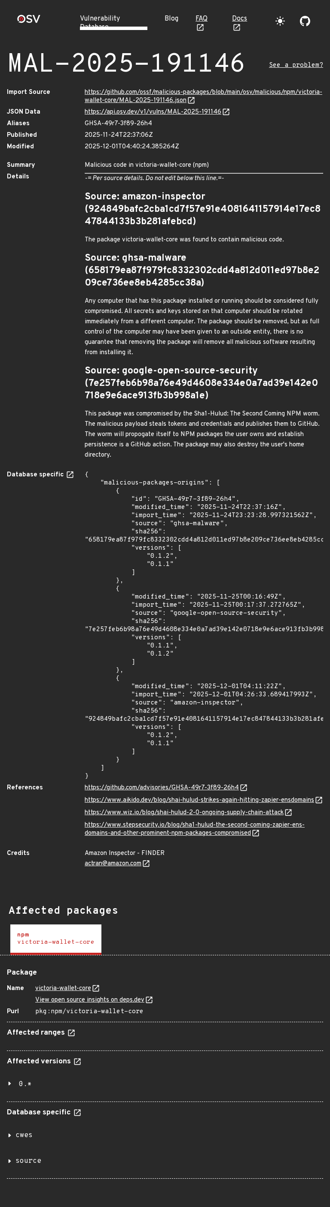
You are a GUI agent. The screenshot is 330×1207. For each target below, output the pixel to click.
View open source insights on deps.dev (89, 1000)
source (28, 1161)
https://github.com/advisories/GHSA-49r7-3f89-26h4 (162, 788)
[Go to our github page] (305, 21)
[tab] (55, 939)
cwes (24, 1135)
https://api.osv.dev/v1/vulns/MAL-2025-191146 (153, 112)
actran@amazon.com (113, 864)
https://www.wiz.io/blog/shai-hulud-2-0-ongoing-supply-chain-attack (184, 813)
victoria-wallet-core (63, 988)
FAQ (202, 19)
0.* (25, 1084)
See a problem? (296, 65)
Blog (171, 19)
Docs (239, 19)
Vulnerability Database (100, 23)
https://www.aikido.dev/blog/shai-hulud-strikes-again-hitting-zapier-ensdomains (199, 800)
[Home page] (28, 21)
